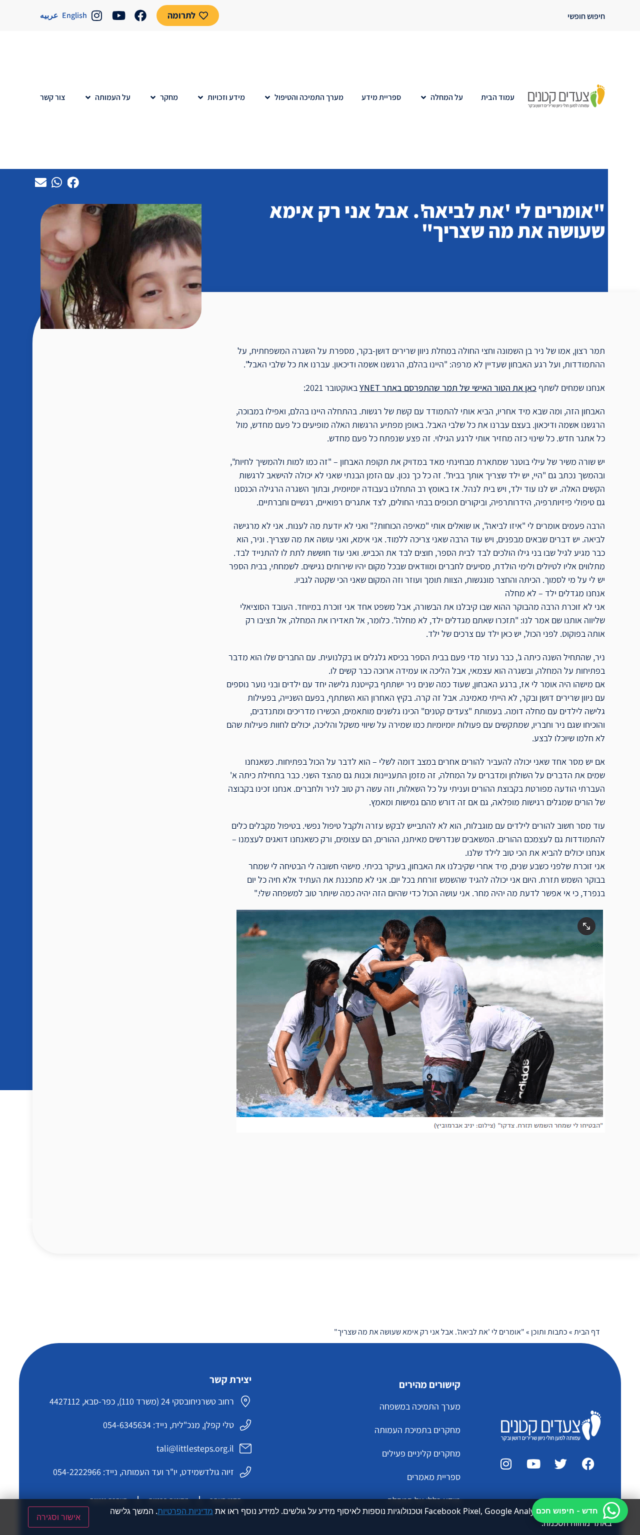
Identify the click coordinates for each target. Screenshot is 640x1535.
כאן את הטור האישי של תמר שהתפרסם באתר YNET (448, 387)
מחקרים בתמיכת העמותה (417, 1430)
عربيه (49, 15)
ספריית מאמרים (433, 1477)
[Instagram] (96, 15)
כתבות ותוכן (549, 1332)
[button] (441, 97)
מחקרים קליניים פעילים (421, 1453)
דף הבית (587, 1332)
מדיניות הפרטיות (185, 1511)
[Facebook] (140, 15)
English (74, 15)
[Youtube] (118, 15)
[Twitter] (561, 1463)
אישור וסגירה (58, 1517)
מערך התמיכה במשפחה (420, 1406)
